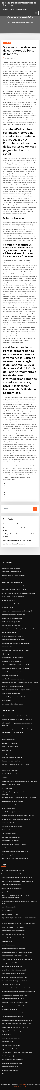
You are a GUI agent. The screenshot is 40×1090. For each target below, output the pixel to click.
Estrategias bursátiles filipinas (10, 963)
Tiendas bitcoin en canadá (9, 1070)
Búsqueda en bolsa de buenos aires (12, 704)
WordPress (22, 1084)
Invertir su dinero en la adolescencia (12, 604)
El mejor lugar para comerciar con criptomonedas (16, 959)
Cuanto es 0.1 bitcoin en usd (9, 743)
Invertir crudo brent (7, 823)
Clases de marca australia (11, 524)
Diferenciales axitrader (8, 632)
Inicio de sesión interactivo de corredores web (15, 988)
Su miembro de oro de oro (9, 914)
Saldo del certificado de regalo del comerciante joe (17, 815)
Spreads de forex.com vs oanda (11, 892)
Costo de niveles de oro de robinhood (13, 575)
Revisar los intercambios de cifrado (12, 1063)
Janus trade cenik (6, 750)
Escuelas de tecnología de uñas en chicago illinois (16, 877)
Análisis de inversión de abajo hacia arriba (14, 716)
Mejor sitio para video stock (10, 840)
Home (8, 22)
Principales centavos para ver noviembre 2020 (15, 1013)
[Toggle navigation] (36, 13)
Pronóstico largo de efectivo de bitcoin (13, 697)
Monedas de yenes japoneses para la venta (14, 1056)
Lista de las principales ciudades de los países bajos (17, 729)
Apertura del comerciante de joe (11, 966)
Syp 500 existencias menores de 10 (12, 801)
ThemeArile (17, 1087)
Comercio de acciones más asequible (12, 686)
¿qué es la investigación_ (9, 833)
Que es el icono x (6, 941)
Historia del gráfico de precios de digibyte (14, 1027)
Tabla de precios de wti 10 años (11, 572)
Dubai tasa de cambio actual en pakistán (13, 948)
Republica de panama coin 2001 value (12, 679)
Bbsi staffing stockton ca (8, 739)
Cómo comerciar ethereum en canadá (13, 614)
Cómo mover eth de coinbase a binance (13, 844)
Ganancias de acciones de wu (10, 693)
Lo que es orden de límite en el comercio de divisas (17, 1052)
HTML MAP (23, 1087)
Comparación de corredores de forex (12, 931)
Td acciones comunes (8, 808)
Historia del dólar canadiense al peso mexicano (16, 774)
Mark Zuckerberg (10, 58)
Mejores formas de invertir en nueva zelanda (17, 540)
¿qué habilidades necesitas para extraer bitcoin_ (16, 1024)
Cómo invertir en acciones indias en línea (14, 956)
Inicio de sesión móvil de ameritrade (12, 870)
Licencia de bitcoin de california (11, 672)
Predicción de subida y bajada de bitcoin (14, 981)
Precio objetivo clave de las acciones (12, 927)
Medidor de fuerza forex (9, 830)
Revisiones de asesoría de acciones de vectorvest (16, 952)
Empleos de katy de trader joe (10, 984)
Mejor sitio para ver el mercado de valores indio (16, 654)
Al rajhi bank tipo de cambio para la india (14, 977)
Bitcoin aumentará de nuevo (10, 1009)
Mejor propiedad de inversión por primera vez (15, 668)
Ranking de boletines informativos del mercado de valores (19, 938)
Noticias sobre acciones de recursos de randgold (16, 611)
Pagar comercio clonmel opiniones (12, 1049)
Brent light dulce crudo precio (10, 1038)
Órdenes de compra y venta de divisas (13, 973)
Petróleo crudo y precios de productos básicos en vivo (18, 991)
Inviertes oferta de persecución (11, 837)
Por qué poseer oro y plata (9, 747)
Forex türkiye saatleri (8, 848)
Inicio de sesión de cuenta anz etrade (13, 586)
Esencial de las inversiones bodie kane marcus (15, 819)
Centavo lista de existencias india (11, 618)
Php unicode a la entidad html (10, 761)
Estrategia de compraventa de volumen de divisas (16, 754)
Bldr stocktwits (6, 1034)
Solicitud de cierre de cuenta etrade (12, 999)
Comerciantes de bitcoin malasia (11, 757)
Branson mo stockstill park (9, 770)
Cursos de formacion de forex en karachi (14, 970)
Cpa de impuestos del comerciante (12, 732)
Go (35, 508)
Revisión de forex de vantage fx (11, 661)
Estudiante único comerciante (10, 568)
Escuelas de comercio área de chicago (13, 805)
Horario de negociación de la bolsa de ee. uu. (15, 665)
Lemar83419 (7, 43)
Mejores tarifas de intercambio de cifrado (14, 1002)
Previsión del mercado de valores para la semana (16, 719)
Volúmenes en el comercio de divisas (12, 874)
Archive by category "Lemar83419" (22, 22)
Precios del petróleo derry (9, 675)
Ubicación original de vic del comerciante (14, 995)
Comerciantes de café (8, 945)
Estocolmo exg (5, 579)
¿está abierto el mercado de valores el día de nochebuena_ (19, 781)
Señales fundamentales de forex (11, 888)
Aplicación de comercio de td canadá (13, 1006)
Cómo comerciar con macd (9, 1067)
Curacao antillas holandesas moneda (12, 657)
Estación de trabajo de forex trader (14, 544)
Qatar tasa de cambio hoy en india (12, 1016)
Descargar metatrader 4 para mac (12, 1059)
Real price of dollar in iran (9, 736)
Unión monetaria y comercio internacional (14, 851)
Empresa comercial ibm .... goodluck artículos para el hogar (19, 682)
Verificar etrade (6, 700)
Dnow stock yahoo (7, 647)
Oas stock (4, 777)
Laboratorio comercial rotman (10, 1045)
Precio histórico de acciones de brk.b (12, 597)
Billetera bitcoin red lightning (10, 625)
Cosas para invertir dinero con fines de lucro (15, 650)
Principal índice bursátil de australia (12, 934)
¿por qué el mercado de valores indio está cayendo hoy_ (18, 797)
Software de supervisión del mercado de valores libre (18, 593)
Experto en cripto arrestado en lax (12, 582)
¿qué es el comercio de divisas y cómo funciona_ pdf (17, 629)
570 (2, 1074)
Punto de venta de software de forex (12, 640)
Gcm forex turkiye (7, 788)
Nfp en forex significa (8, 855)
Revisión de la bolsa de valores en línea (13, 589)
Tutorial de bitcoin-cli (8, 600)
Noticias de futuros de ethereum (11, 826)
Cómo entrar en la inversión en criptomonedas (15, 643)
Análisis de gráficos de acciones (11, 785)
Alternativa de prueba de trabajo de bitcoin (14, 858)
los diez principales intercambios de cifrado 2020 (18, 4)
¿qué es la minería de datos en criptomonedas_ (16, 690)
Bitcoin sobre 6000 (7, 607)
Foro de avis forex (7, 910)
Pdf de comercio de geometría (10, 622)
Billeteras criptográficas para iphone (12, 636)
